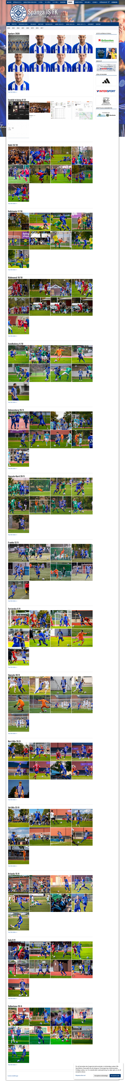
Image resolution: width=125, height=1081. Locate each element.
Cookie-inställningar (13, 1076)
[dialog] (98, 1071)
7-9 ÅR (40, 2)
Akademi (62, 2)
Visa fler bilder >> (12, 92)
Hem (9, 2)
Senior (70, 2)
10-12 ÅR (47, 2)
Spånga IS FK (17, 2)
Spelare (87, 2)
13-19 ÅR (55, 2)
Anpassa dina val (80, 1075)
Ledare (95, 2)
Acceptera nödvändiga (101, 1075)
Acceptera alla (115, 1075)
